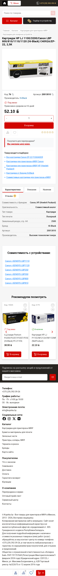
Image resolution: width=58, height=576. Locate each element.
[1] (42, 132)
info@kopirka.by (9, 410)
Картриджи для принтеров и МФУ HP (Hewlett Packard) (27, 167)
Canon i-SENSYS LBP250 (16, 270)
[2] (45, 132)
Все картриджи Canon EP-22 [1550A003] (24, 157)
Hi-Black (23, 98)
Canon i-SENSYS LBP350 (16, 274)
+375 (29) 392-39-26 (11, 391)
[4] (50, 132)
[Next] (52, 332)
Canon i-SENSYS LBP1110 (17, 261)
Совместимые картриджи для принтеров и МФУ (28, 177)
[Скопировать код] (13, 94)
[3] (47, 132)
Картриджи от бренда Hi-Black (20, 173)
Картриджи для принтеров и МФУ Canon (25, 161)
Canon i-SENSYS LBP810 (16, 283)
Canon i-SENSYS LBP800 (16, 278)
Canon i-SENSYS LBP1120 (17, 265)
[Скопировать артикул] (53, 94)
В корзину (29, 125)
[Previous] (6, 332)
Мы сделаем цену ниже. (18, 144)
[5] (53, 132)
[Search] (53, 13)
